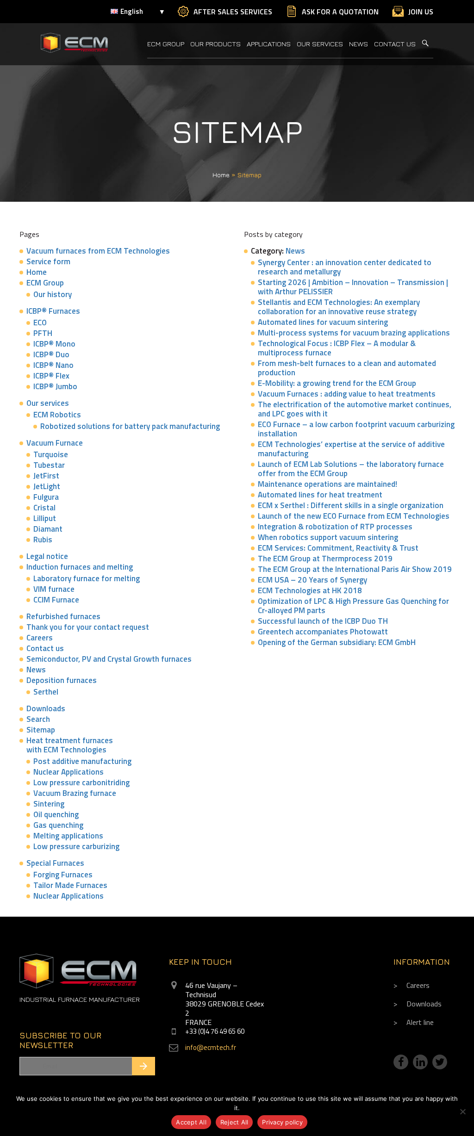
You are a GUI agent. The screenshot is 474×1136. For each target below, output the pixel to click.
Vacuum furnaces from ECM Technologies (98, 251)
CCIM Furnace (56, 600)
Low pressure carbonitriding (81, 782)
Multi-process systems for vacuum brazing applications (354, 333)
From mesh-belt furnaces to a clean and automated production (347, 368)
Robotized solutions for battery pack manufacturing (130, 426)
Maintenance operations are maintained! (327, 484)
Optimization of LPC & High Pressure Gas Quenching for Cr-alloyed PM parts (353, 605)
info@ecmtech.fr (210, 1047)
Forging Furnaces (63, 875)
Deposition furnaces (61, 680)
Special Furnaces (55, 863)
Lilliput (44, 518)
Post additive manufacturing (82, 761)
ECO (40, 323)
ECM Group (165, 44)
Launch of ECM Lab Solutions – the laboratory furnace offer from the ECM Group (351, 468)
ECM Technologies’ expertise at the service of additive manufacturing (351, 448)
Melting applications (68, 836)
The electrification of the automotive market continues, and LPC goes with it (354, 409)
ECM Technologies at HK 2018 (310, 590)
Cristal (44, 508)
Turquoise (50, 454)
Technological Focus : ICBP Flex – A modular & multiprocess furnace (337, 348)
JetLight (46, 486)
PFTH (42, 333)
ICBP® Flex (51, 376)
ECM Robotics (57, 415)
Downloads (45, 708)
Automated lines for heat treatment (320, 495)
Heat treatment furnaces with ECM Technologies (69, 745)
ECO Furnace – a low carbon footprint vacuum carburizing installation (356, 429)
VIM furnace (54, 589)
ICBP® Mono (54, 344)
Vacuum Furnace (54, 443)
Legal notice (47, 556)
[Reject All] (462, 1111)
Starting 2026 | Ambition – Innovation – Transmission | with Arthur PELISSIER (353, 287)
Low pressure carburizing (76, 846)
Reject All (234, 1122)
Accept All (191, 1122)
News (358, 44)
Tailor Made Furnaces (70, 885)
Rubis (42, 540)
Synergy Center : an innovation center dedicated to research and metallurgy (344, 267)
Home (221, 175)
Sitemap (40, 730)
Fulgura (46, 497)
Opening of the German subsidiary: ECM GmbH (337, 642)
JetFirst (46, 476)
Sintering (48, 804)
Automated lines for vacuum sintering (323, 322)
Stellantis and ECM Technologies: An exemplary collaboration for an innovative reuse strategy (339, 306)
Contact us (395, 44)
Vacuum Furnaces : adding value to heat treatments (347, 394)
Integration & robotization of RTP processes (335, 527)
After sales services (232, 11)
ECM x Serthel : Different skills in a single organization (350, 505)
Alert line (420, 1022)
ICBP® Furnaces (53, 311)
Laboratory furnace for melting (86, 578)
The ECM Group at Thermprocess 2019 (325, 558)
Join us (420, 11)
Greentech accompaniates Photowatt (323, 632)
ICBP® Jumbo (55, 386)
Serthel (45, 692)
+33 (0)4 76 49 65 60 (214, 1031)
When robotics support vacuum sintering (328, 537)
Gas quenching (58, 825)
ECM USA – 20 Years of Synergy (312, 580)
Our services (320, 44)
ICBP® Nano (53, 365)
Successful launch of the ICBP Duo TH (323, 621)
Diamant (47, 529)
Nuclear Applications (68, 772)
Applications (269, 44)
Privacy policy (282, 1122)
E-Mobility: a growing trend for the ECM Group (337, 383)
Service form (48, 261)
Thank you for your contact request (87, 627)
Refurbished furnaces (63, 616)
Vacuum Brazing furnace (74, 793)
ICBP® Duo (51, 354)
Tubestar (49, 465)
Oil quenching (56, 814)
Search (38, 719)
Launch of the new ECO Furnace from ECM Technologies (353, 516)
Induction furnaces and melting (79, 567)
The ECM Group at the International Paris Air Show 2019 (355, 569)
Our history (52, 294)
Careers (39, 638)
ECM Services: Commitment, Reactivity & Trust (338, 548)
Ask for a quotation (340, 11)
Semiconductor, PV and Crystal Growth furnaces (109, 659)
